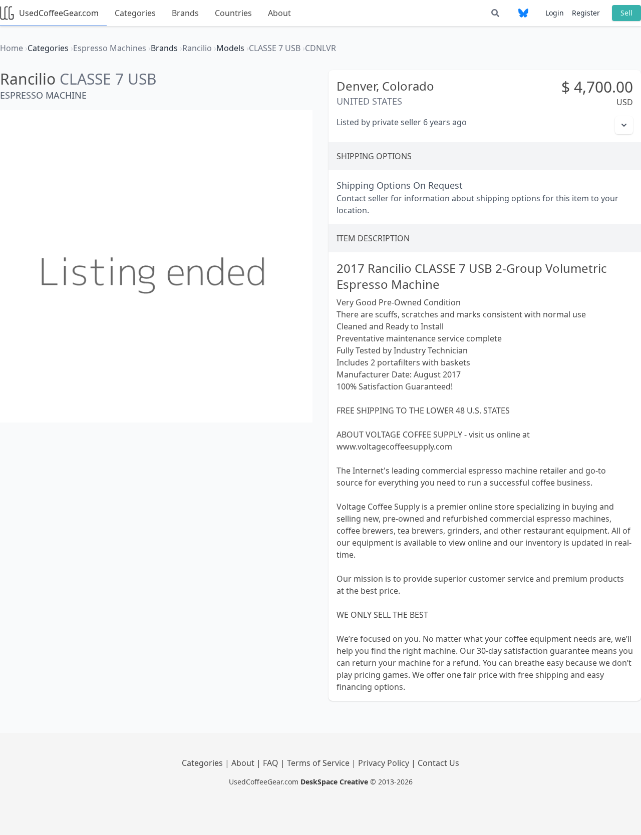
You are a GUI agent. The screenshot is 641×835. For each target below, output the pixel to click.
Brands (185, 13)
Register (586, 13)
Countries (233, 13)
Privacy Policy (384, 762)
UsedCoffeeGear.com (59, 13)
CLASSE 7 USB (108, 79)
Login (554, 13)
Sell (626, 13)
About (279, 13)
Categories (135, 13)
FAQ (271, 762)
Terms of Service (319, 762)
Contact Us (438, 762)
